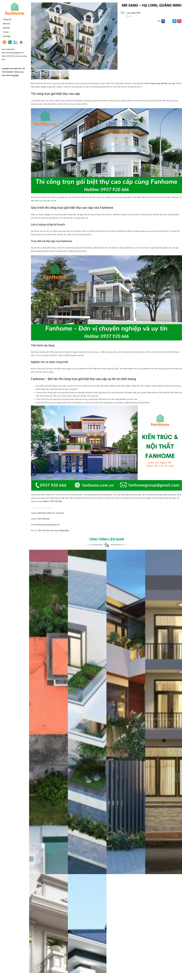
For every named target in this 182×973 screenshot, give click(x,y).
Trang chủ (7, 19)
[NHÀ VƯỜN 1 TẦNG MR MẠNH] (48, 712)
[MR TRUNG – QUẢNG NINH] (87, 712)
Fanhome (58, 495)
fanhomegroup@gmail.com (15, 53)
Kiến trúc (6, 24)
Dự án (128, 16)
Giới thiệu (7, 36)
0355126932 (10, 49)
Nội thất (6, 28)
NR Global (15, 75)
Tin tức (6, 32)
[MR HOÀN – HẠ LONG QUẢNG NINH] (125, 712)
